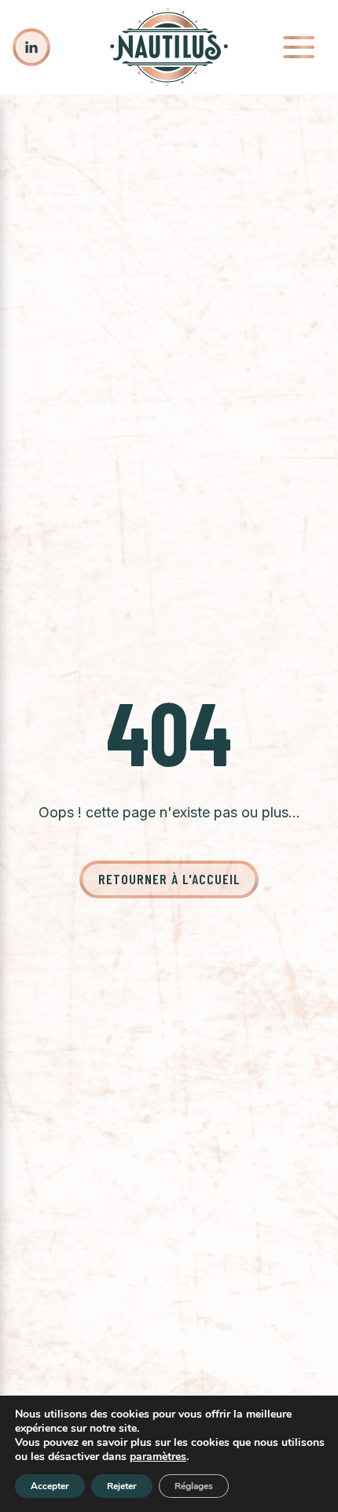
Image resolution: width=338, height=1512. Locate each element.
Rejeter (122, 1486)
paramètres (158, 1457)
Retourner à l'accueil (168, 878)
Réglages (194, 1486)
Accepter (50, 1486)
